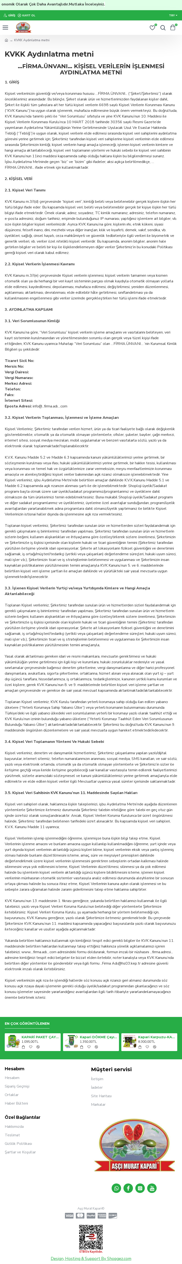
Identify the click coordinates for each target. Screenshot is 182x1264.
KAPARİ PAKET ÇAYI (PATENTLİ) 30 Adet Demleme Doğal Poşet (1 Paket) (40, 1037)
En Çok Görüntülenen (27, 1024)
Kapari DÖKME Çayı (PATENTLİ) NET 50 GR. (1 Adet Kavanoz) (99, 1037)
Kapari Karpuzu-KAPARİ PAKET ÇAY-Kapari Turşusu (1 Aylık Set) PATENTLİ (157, 1037)
